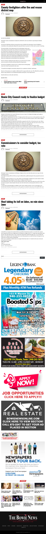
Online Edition (19, 525)
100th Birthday (41, 525)
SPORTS (9, 525)
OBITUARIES (13, 525)
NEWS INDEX (4, 525)
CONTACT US (23, 527)
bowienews (8, 14)
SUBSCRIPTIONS (25, 525)
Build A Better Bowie (33, 525)
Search (2, 256)
